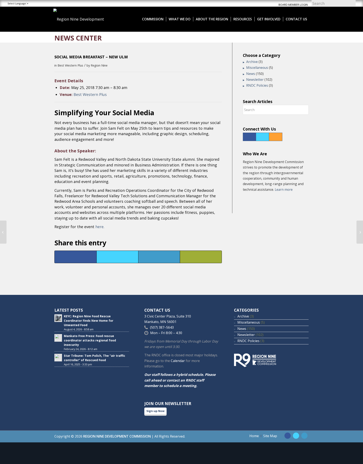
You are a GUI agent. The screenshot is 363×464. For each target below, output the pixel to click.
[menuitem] (152, 19)
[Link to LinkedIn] (304, 436)
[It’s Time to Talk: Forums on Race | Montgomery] (3, 232)
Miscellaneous (257, 67)
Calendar (178, 360)
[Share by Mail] (201, 257)
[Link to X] (296, 436)
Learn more (284, 189)
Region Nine (99, 65)
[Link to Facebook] (287, 436)
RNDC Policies (257, 85)
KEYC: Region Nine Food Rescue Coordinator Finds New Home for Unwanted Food (88, 320)
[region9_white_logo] (84, 19)
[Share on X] (117, 257)
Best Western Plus (70, 65)
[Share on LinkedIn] (159, 257)
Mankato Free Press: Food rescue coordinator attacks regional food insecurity (90, 340)
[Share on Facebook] (75, 257)
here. (99, 226)
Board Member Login (293, 5)
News (250, 73)
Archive (252, 61)
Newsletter (255, 79)
